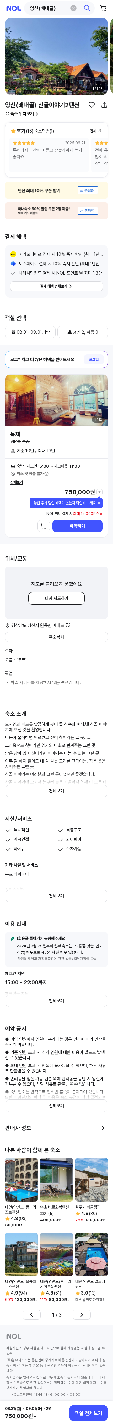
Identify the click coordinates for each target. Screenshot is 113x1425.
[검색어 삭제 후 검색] (73, 8)
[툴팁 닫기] (99, 503)
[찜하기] (91, 105)
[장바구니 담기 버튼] (43, 526)
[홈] (13, 8)
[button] (59, 8)
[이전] (32, 1315)
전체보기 (96, 131)
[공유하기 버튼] (104, 105)
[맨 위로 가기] (101, 1392)
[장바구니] (103, 8)
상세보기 (16, 482)
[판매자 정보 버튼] (103, 1128)
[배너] (56, 190)
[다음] (82, 1315)
